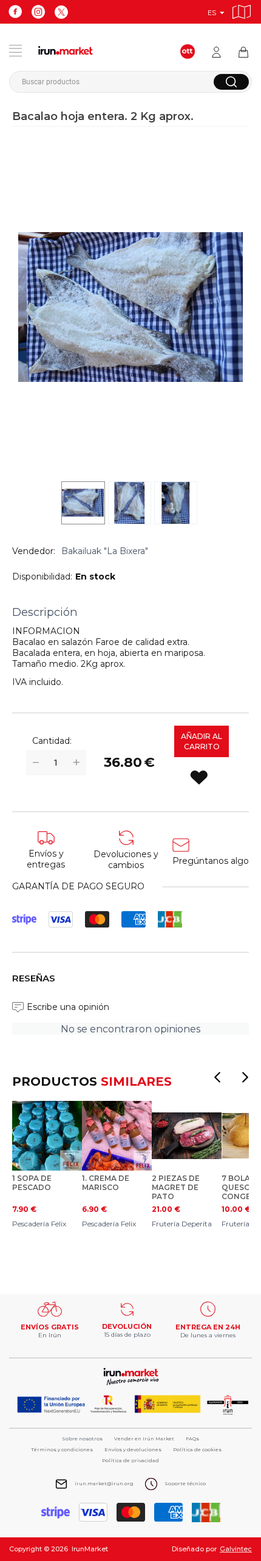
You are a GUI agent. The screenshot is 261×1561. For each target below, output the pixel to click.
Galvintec (236, 1549)
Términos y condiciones (62, 1449)
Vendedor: (33, 551)
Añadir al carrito (201, 741)
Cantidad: (52, 740)
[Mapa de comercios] (241, 10)
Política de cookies (197, 1449)
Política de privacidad (130, 1460)
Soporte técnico (185, 1483)
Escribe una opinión (68, 1006)
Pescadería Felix (39, 1223)
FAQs (192, 1439)
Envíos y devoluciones (132, 1449)
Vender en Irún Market (144, 1439)
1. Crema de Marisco (105, 1183)
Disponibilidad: (42, 576)
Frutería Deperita (182, 1223)
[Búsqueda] (231, 82)
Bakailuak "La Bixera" (104, 551)
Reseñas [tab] (33, 978)
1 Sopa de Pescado (32, 1183)
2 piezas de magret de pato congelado (177, 1187)
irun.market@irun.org (104, 1483)
